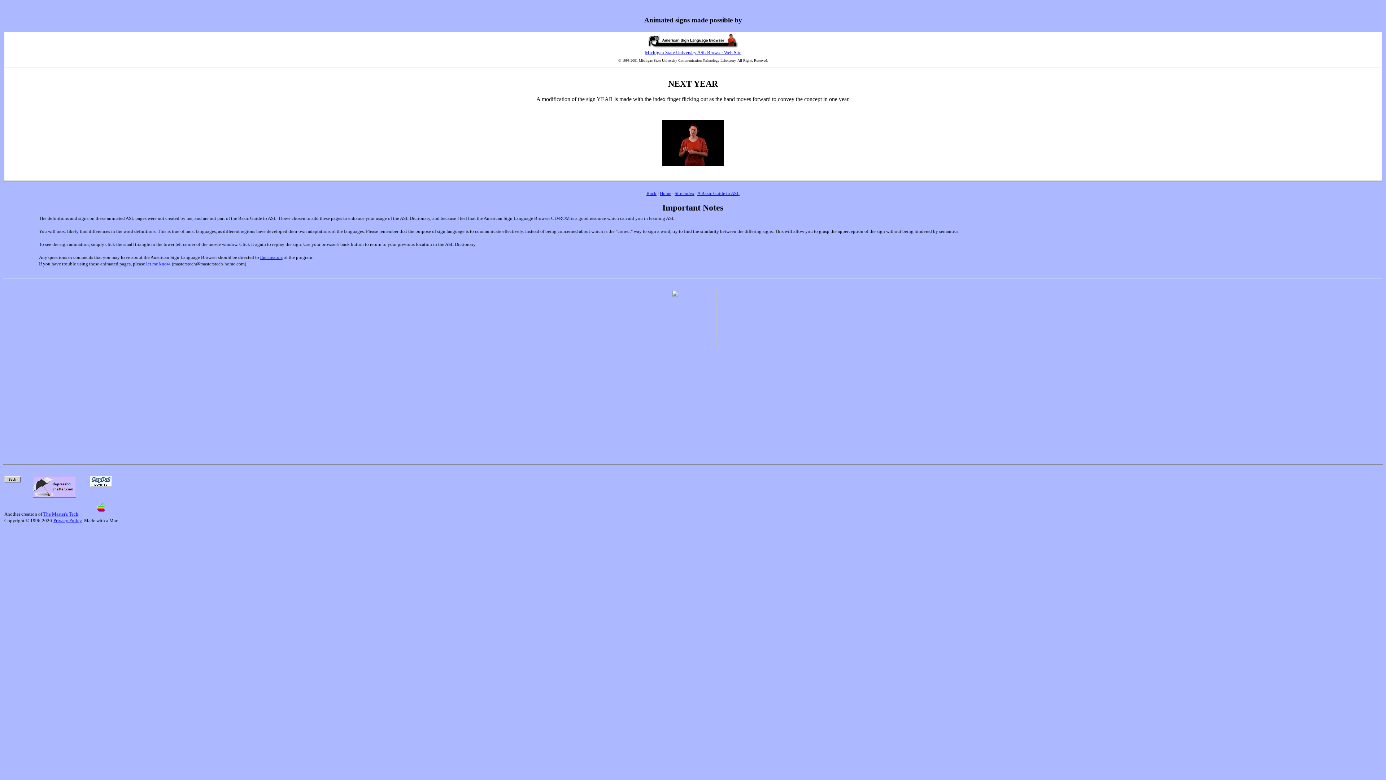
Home (665, 193)
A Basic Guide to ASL (718, 193)
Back (651, 193)
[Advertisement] (694, 402)
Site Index (684, 193)
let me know (158, 263)
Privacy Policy (67, 520)
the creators (271, 257)
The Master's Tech (60, 514)
